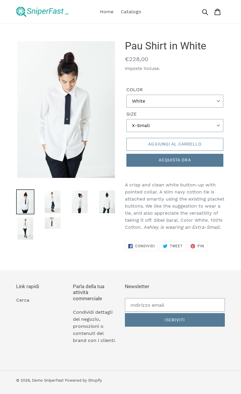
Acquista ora (175, 160)
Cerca (22, 300)
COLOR (134, 89)
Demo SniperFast (47, 380)
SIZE (131, 114)
